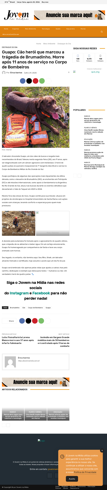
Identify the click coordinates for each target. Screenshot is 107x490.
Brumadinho (15, 308)
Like (78, 55)
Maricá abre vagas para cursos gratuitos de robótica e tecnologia (13, 416)
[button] (101, 31)
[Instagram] (99, 2)
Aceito (72, 479)
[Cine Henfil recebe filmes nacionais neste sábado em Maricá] (36, 407)
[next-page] (8, 425)
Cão (23, 308)
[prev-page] (3, 425)
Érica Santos (16, 73)
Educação (58, 412)
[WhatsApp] (42, 81)
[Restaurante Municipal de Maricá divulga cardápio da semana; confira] (78, 165)
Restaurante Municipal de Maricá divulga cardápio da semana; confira (94, 166)
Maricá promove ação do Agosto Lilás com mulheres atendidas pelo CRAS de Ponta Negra (94, 155)
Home (38, 43)
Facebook (41, 293)
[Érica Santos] (4, 73)
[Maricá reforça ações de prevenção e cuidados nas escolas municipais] (58, 407)
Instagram (20, 293)
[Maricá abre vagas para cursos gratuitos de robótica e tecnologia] (13, 407)
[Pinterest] (35, 81)
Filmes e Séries (35, 412)
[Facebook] (96, 2)
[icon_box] (46, 2)
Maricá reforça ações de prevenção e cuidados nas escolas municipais (58, 416)
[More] (48, 81)
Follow (89, 55)
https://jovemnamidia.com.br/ (29, 361)
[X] (102, 2)
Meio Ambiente (49, 43)
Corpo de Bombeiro (35, 308)
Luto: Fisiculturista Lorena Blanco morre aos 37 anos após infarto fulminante (18, 340)
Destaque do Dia (64, 43)
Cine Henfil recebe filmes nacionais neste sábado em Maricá (35, 416)
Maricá (13, 412)
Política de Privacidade (85, 472)
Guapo (48, 308)
